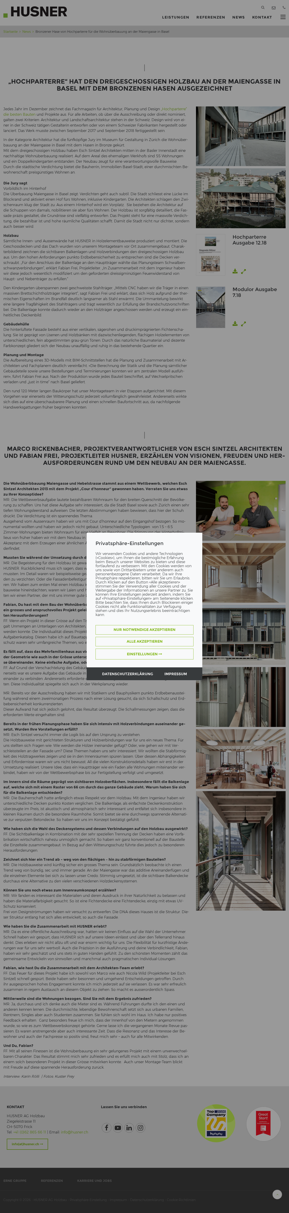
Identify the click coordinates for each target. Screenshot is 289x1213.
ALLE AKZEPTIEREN (145, 641)
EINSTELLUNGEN (142, 654)
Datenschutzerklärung (127, 674)
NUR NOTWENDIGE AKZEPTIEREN (144, 630)
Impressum (175, 674)
